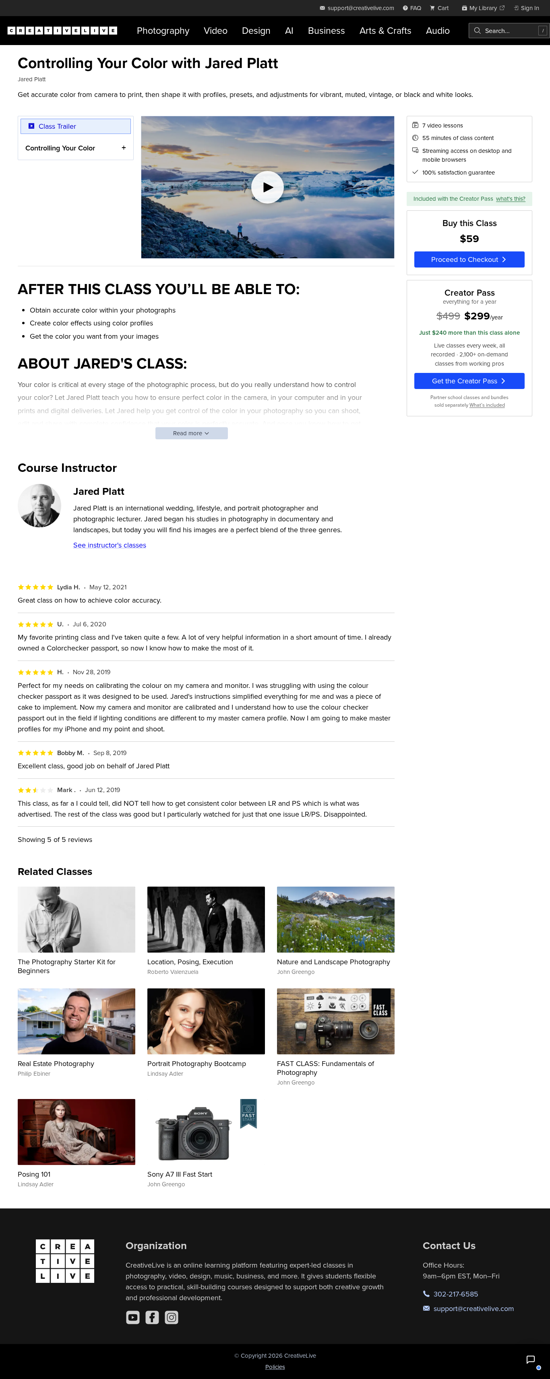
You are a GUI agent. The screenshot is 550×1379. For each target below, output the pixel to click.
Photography (163, 30)
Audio (438, 30)
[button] (530, 1359)
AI (289, 30)
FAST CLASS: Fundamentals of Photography (325, 1067)
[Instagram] (171, 1317)
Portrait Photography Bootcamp (196, 1063)
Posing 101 (34, 1174)
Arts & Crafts (385, 30)
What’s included (487, 404)
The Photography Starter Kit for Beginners (67, 966)
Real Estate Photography (56, 1063)
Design (256, 30)
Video (215, 30)
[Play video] (267, 187)
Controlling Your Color (60, 148)
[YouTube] (133, 1317)
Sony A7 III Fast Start (179, 1174)
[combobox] (509, 30)
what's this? (510, 198)
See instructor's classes (109, 545)
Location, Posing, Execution (190, 962)
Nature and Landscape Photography (333, 962)
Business (326, 30)
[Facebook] (152, 1317)
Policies (275, 1367)
